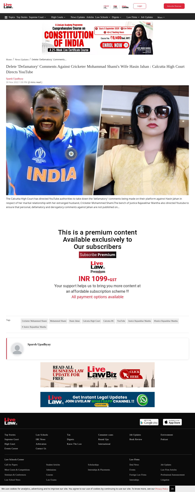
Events (132, 470)
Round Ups (103, 439)
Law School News (12, 480)
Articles (90, 17)
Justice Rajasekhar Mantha (139, 321)
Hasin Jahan (74, 321)
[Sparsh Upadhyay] (17, 349)
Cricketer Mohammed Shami (34, 321)
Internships (134, 480)
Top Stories (21, 17)
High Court (10, 444)
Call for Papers (11, 465)
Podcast (164, 439)
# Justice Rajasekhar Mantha (34, 327)
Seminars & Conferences (15, 475)
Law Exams (51, 480)
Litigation (165, 480)
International (104, 444)
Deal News (134, 465)
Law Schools (101, 17)
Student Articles (53, 465)
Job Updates (147, 17)
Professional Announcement (173, 475)
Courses (49, 475)
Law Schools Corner (14, 459)
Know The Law (74, 444)
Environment (167, 435)
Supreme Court (36, 17)
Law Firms (132, 17)
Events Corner (11, 448)
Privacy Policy (162, 489)
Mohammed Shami (58, 321)
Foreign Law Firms (137, 475)
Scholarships (93, 465)
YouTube (121, 321)
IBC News (40, 439)
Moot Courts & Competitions (17, 470)
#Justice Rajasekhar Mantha (166, 321)
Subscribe (97, 254)
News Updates (78, 17)
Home (9, 59)
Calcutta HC (108, 321)
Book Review (135, 439)
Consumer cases (105, 435)
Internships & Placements (99, 470)
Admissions (51, 470)
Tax (69, 435)
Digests (115, 17)
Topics (12, 17)
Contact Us (41, 448)
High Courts (57, 17)
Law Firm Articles (169, 470)
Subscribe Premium (174, 6)
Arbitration (41, 444)
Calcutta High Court (91, 321)
